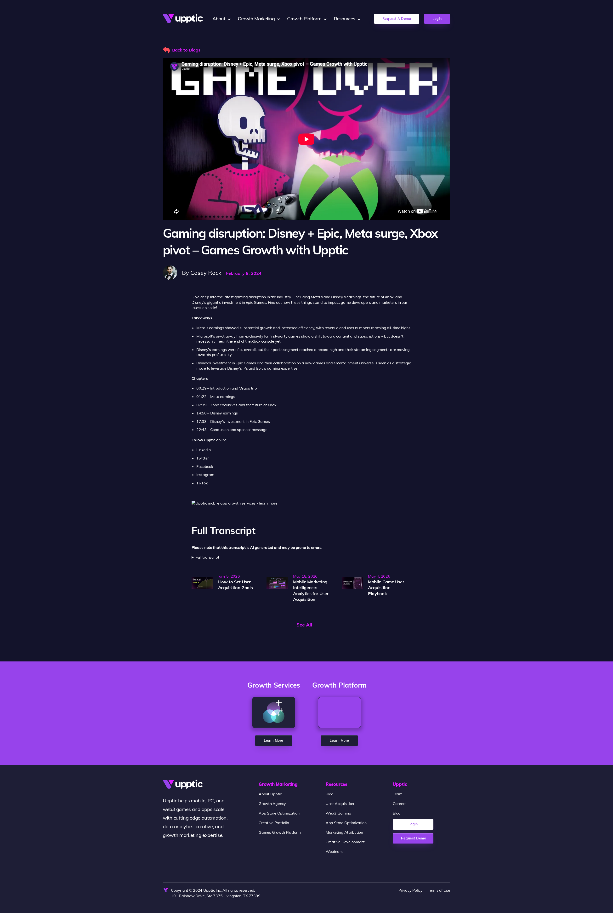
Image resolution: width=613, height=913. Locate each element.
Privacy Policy (410, 890)
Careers (399, 803)
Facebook (204, 466)
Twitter (202, 458)
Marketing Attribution (344, 832)
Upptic (400, 784)
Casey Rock (205, 272)
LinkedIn (203, 449)
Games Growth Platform (280, 832)
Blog (330, 794)
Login (437, 19)
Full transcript (207, 557)
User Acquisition (340, 803)
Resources (336, 784)
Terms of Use (439, 890)
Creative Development (345, 841)
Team (398, 794)
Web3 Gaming (338, 813)
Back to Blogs (186, 50)
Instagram (205, 474)
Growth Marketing (278, 784)
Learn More (273, 740)
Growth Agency (272, 803)
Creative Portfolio (274, 822)
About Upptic (270, 794)
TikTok (201, 483)
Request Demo (413, 838)
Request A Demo (396, 19)
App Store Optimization (279, 813)
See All (304, 625)
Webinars (334, 851)
